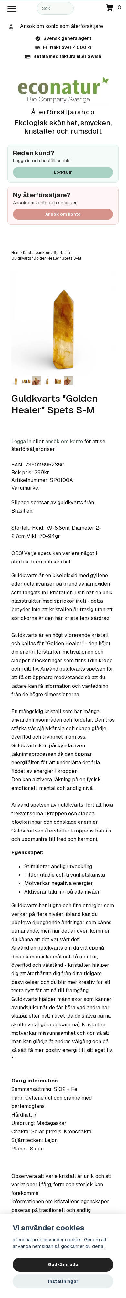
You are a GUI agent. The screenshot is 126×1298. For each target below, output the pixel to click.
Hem (17, 252)
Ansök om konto (63, 214)
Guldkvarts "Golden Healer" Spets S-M (46, 258)
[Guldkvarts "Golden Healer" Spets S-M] (63, 322)
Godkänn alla (63, 1264)
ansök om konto (64, 441)
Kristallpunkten (38, 252)
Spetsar (62, 252)
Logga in (63, 172)
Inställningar (63, 1281)
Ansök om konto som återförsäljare (61, 26)
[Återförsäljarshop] (63, 90)
